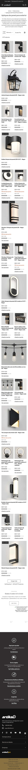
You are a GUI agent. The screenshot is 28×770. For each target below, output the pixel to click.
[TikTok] (20, 733)
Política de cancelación (14, 766)
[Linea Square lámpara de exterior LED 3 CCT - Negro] (7, 47)
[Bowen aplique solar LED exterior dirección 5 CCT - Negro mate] (21, 319)
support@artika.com (9, 728)
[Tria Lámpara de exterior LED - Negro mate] (14, 418)
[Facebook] (2, 733)
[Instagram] (6, 733)
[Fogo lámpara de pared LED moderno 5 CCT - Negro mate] (21, 249)
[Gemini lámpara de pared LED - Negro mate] (7, 111)
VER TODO (14, 603)
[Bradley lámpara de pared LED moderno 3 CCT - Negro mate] (14, 487)
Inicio (9, 11)
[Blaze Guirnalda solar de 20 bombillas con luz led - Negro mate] (7, 384)
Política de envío (18, 763)
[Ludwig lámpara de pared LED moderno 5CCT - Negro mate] (7, 175)
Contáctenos (14, 652)
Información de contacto (13, 765)
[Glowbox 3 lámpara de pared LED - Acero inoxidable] (7, 249)
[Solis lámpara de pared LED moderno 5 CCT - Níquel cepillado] (21, 453)
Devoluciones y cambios (14, 686)
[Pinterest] (11, 733)
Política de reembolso (13, 759)
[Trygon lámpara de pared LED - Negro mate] (7, 520)
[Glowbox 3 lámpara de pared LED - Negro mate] (14, 213)
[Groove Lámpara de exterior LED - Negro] (21, 47)
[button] (23, 5)
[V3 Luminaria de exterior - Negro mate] (21, 384)
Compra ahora (6, 737)
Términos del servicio (8, 763)
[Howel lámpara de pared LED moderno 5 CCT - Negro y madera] (21, 111)
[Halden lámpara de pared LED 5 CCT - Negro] (14, 144)
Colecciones (16, 11)
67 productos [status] (6, 37)
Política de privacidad (13, 761)
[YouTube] (15, 733)
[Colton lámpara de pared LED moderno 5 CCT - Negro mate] (21, 175)
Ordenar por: (7, 32)
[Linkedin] (25, 734)
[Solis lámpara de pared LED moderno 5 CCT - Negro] (7, 453)
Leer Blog (14, 703)
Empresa (5, 747)
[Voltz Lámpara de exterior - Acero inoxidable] (21, 520)
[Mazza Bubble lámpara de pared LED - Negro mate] (7, 319)
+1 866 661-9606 (8, 725)
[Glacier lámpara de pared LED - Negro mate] (14, 553)
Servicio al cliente (7, 742)
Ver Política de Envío (14, 669)
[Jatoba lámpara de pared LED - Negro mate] (14, 80)
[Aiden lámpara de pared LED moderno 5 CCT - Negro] (14, 286)
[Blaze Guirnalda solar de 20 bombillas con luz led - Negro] (14, 352)
